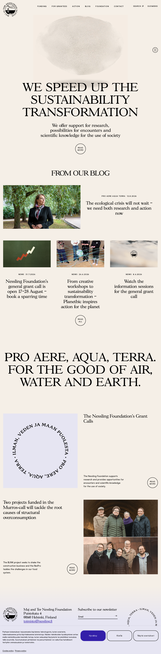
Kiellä (119, 635)
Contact (119, 6)
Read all (80, 320)
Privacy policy (20, 651)
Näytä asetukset (145, 635)
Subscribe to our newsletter (97, 609)
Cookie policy (8, 651)
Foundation (102, 6)
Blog (87, 6)
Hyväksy (93, 635)
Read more (80, 149)
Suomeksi (153, 6)
